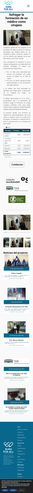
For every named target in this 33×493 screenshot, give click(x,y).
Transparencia (21, 454)
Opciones (4, 487)
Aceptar (5, 490)
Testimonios (20, 467)
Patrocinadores (21, 437)
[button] (5, 232)
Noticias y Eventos (22, 429)
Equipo (19, 445)
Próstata (19, 462)
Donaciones (20, 435)
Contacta (19, 440)
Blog (18, 456)
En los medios (21, 459)
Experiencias (20, 470)
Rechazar (13, 490)
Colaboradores (21, 448)
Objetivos (20, 451)
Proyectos (20, 432)
